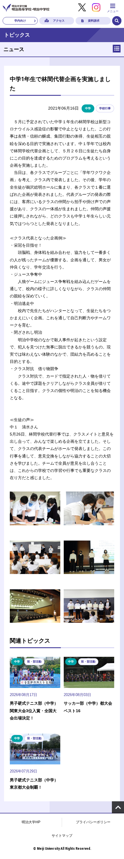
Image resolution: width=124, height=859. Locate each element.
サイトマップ (62, 836)
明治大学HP (31, 822)
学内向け (20, 20)
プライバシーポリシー (93, 822)
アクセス (59, 20)
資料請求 (93, 20)
